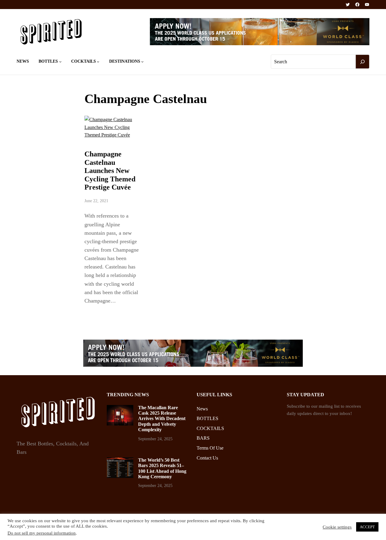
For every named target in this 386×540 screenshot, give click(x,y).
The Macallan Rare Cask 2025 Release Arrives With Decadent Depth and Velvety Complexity (161, 418)
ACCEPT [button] (367, 527)
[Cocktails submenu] (98, 61)
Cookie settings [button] (337, 527)
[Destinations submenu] (142, 61)
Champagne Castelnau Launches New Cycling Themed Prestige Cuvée (109, 170)
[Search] (362, 62)
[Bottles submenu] (60, 61)
